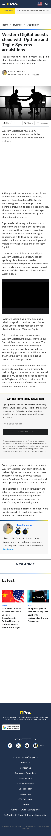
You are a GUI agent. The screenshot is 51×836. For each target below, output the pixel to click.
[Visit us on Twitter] (18, 745)
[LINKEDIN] (19, 532)
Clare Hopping (18, 71)
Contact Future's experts (25, 757)
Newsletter (44, 123)
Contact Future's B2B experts (25, 809)
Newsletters (25, 794)
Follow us (30, 123)
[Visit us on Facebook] (10, 745)
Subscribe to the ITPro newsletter (33, 10)
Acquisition (33, 24)
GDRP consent (25, 799)
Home (5, 24)
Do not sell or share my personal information (25, 815)
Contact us (25, 767)
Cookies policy (25, 788)
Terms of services (35, 441)
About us (25, 762)
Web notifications (25, 783)
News (36, 74)
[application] (25, 295)
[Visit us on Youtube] (27, 745)
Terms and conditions (25, 773)
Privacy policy (25, 778)
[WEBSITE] (26, 532)
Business (17, 24)
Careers (25, 804)
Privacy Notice (38, 443)
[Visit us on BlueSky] (34, 745)
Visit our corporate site (36, 719)
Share (8, 123)
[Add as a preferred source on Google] (11, 727)
